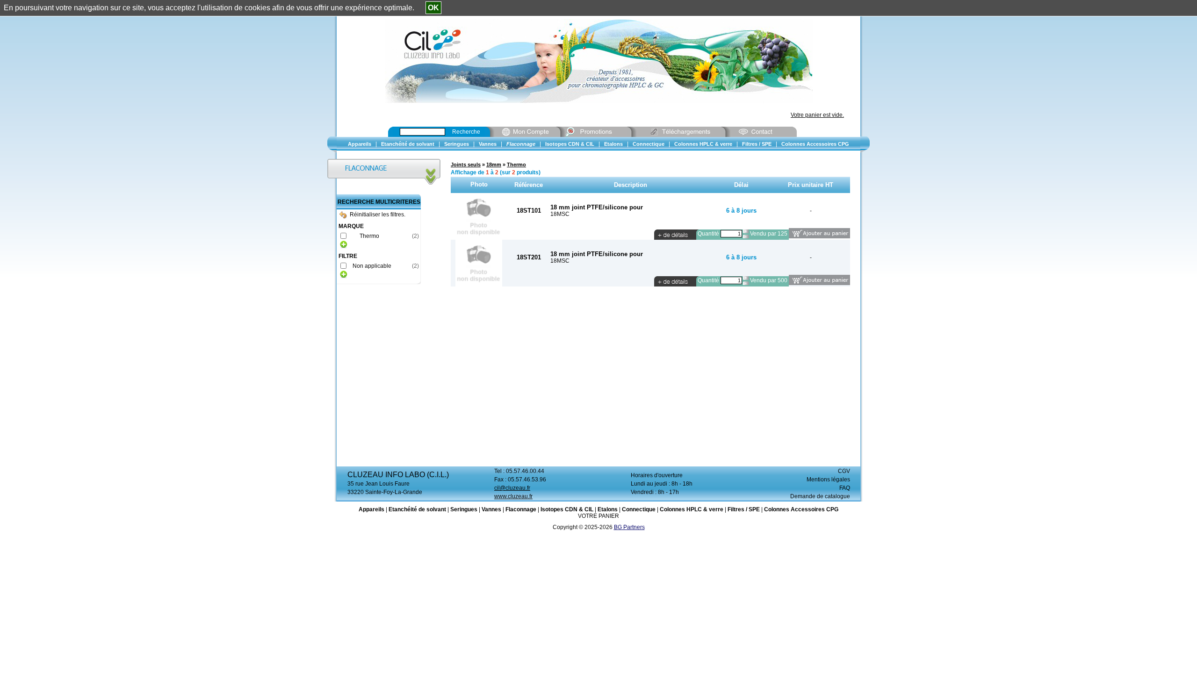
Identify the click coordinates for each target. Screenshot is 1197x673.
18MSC (560, 214)
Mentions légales (828, 479)
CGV (844, 471)
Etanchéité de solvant (417, 509)
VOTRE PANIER (598, 516)
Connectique (639, 509)
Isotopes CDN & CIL (567, 509)
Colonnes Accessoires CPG (801, 509)
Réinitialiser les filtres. (377, 214)
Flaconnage (520, 509)
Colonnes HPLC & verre (691, 509)
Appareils (371, 509)
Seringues (463, 509)
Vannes (491, 509)
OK (433, 8)
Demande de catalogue (820, 496)
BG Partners (629, 527)
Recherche (466, 132)
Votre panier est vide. (817, 115)
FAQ (844, 488)
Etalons (608, 509)
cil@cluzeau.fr (512, 488)
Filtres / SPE (744, 509)
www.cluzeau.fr (513, 496)
